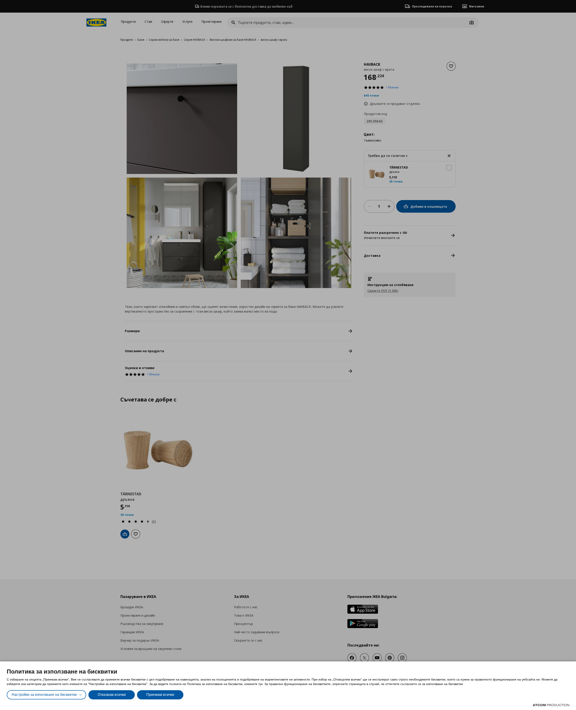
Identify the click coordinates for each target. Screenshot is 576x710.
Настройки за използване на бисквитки (44, 694)
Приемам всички (160, 694)
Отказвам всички (112, 694)
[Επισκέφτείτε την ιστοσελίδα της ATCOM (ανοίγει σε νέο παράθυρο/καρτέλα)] (551, 705)
